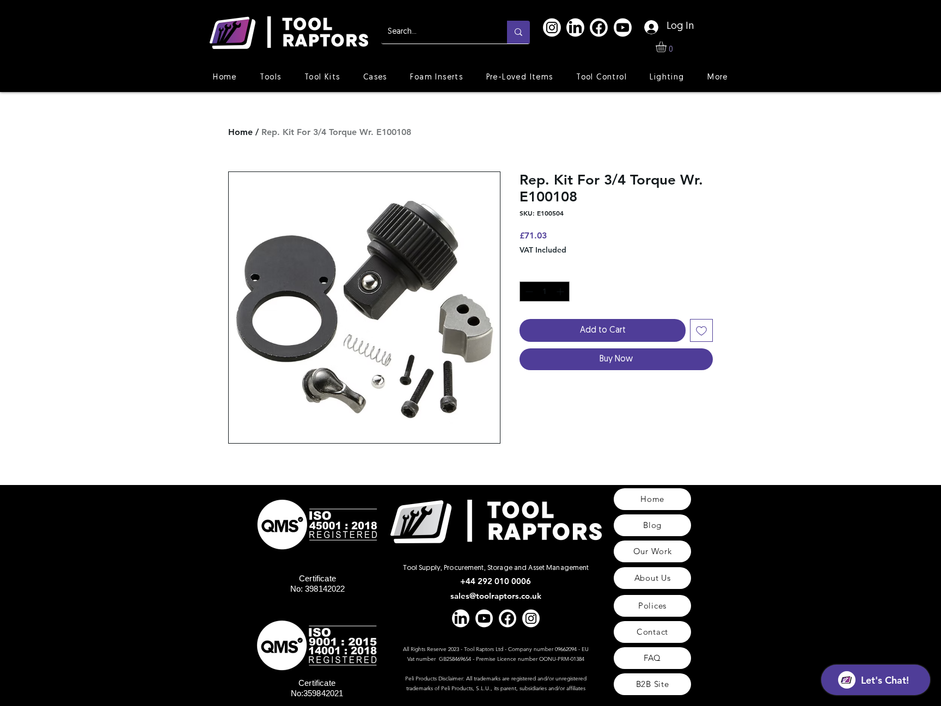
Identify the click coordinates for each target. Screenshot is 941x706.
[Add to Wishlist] (701, 330)
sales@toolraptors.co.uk (495, 596)
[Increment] (561, 291)
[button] (667, 46)
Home (240, 132)
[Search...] (518, 32)
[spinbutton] (544, 291)
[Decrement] (528, 291)
